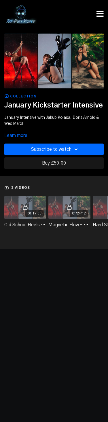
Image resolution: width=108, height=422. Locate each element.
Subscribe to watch (51, 149)
